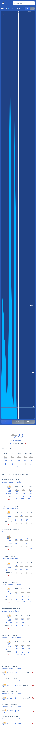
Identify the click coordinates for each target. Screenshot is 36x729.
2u (27, 8)
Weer (29, 422)
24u (32, 8)
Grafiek (7, 422)
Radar (18, 422)
